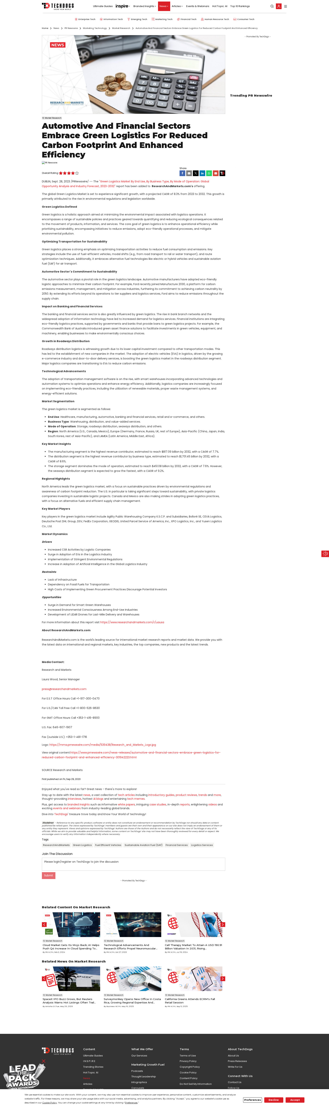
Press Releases (237, 1061)
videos (212, 804)
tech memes (136, 799)
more (217, 795)
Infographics (139, 1082)
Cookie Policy (188, 1072)
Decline (274, 1099)
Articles (176, 6)
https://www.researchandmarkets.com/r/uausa (132, 622)
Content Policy (188, 1078)
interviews (74, 799)
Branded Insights (143, 6)
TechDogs (61, 814)
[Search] (272, 6)
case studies (157, 804)
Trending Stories (93, 1067)
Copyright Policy (190, 1067)
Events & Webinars (197, 6)
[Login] (279, 6)
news (86, 795)
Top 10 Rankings (240, 6)
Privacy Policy (188, 1061)
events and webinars (67, 808)
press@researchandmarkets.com (64, 689)
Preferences (252, 1099)
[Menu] (285, 6)
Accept (295, 1099)
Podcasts (137, 1071)
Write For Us (235, 1067)
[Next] (222, 924)
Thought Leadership (143, 1076)
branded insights (79, 804)
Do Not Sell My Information (196, 1084)
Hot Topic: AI (219, 6)
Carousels (137, 1088)
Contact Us (234, 1082)
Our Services (139, 1055)
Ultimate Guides (103, 6)
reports (185, 804)
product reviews (186, 795)
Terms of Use (188, 1055)
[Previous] (44, 924)
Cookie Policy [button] (49, 1102)
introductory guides (161, 795)
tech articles (126, 795)
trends (202, 795)
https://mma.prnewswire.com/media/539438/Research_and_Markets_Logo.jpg (103, 745)
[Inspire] (123, 6)
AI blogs (98, 799)
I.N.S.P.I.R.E (89, 1061)
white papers (126, 804)
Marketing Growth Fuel (147, 1064)
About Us (233, 1055)
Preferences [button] (131, 1102)
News (163, 6)
